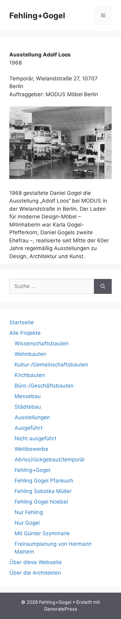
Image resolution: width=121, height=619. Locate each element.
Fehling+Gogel (37, 15)
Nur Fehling (29, 512)
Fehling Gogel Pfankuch (44, 481)
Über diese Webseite (35, 562)
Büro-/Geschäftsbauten (44, 386)
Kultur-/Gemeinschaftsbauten (51, 364)
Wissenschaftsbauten (42, 343)
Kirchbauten (30, 375)
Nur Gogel (27, 523)
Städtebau (28, 407)
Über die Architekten (35, 573)
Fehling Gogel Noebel (41, 502)
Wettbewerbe (31, 449)
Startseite (21, 322)
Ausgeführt (29, 428)
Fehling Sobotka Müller (43, 491)
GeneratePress (60, 609)
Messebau (28, 396)
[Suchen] (103, 286)
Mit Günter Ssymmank (42, 533)
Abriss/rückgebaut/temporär (50, 459)
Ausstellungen (32, 417)
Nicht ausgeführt (35, 438)
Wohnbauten (30, 354)
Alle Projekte (25, 333)
